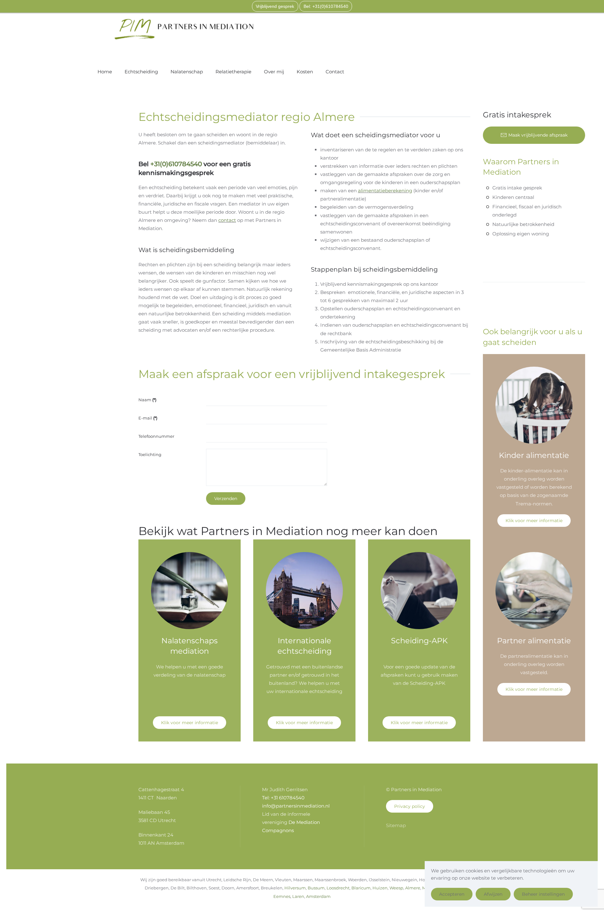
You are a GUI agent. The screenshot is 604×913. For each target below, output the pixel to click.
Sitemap (396, 825)
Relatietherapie (233, 72)
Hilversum (295, 887)
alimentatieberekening (385, 191)
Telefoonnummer (156, 436)
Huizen (380, 887)
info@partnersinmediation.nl (296, 806)
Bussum (316, 887)
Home (105, 72)
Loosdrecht (338, 887)
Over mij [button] (274, 72)
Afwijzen (493, 894)
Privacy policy (409, 806)
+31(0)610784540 (176, 164)
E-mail (147, 417)
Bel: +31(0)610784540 (326, 6)
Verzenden (225, 498)
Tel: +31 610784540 (283, 798)
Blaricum (361, 887)
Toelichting (149, 454)
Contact (335, 72)
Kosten (305, 72)
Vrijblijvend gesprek (275, 6)
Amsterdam (318, 896)
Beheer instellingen (543, 894)
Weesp (396, 887)
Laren (298, 896)
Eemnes (281, 896)
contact (227, 220)
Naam (147, 399)
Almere (412, 887)
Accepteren (451, 894)
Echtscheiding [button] (141, 72)
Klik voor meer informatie (534, 520)
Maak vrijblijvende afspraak (538, 135)
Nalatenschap (187, 72)
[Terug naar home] (184, 29)
